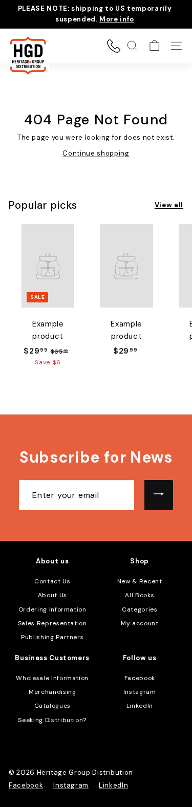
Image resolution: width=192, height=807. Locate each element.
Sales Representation (52, 623)
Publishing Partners (52, 637)
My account (140, 623)
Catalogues (52, 706)
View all (169, 205)
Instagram (139, 692)
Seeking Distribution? (52, 720)
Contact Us (52, 581)
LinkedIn (139, 706)
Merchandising (52, 692)
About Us (52, 595)
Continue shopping (95, 153)
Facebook (139, 678)
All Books (139, 595)
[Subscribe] (158, 495)
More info (116, 19)
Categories (140, 609)
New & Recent (139, 581)
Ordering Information (52, 609)
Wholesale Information (52, 678)
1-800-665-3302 (113, 46)
